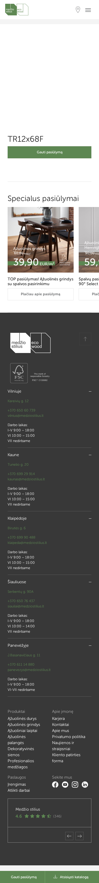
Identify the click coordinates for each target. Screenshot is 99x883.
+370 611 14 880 (21, 664)
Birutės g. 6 (17, 528)
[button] (69, 836)
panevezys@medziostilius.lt (29, 670)
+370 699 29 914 (21, 474)
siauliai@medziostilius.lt (26, 606)
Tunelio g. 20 (18, 464)
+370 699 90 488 (21, 537)
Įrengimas (17, 784)
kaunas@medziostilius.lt (26, 479)
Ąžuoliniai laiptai (22, 730)
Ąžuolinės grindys (24, 724)
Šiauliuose (17, 581)
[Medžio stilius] (16, 9)
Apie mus (60, 730)
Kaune (13, 454)
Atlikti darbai (19, 790)
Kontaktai (60, 724)
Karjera (58, 718)
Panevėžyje (18, 645)
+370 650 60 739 (21, 410)
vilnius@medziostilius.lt (26, 416)
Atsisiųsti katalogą (74, 877)
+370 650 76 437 (21, 601)
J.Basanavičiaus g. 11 (24, 655)
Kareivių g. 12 (18, 401)
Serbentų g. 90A (21, 592)
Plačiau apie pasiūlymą (40, 294)
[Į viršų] (85, 339)
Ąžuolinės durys (22, 718)
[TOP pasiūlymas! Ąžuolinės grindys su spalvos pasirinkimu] (41, 240)
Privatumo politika (68, 736)
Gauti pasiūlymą (49, 152)
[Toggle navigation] (89, 9)
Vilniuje (14, 391)
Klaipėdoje (17, 518)
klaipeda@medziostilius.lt (27, 543)
